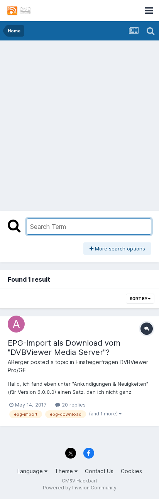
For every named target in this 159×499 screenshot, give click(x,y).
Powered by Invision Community (80, 488)
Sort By (139, 298)
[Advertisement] (79, 123)
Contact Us (99, 471)
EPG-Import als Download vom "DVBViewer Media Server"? (64, 347)
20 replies (73, 405)
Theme (64, 471)
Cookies (131, 471)
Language (30, 471)
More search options (119, 248)
